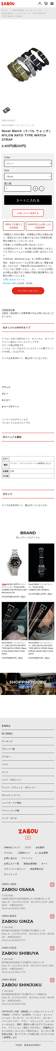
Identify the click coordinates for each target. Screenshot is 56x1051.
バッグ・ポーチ (9, 818)
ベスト (5, 764)
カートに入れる (28, 200)
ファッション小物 (10, 810)
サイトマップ (10, 874)
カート (44, 863)
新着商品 (6, 726)
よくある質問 (41, 853)
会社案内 (40, 847)
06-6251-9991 (10, 283)
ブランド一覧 (8, 749)
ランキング (7, 741)
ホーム (5, 10)
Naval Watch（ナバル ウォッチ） (28, 10)
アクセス (8, 853)
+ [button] (35, 188)
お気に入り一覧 (11, 863)
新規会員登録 (30, 863)
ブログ (28, 847)
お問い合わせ (10, 858)
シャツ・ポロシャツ (11, 779)
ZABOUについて (12, 847)
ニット (5, 772)
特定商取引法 (36, 869)
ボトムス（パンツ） (11, 795)
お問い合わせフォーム (14, 279)
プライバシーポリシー (15, 869)
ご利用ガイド (23, 853)
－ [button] (42, 188)
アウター (6, 756)
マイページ (26, 858)
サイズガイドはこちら (28, 291)
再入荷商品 (7, 733)
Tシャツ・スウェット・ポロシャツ (19, 787)
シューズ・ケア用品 (11, 803)
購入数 (8, 183)
